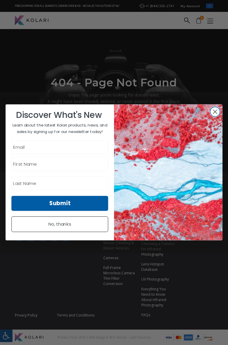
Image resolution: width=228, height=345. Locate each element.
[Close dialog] (215, 112)
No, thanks (59, 224)
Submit (59, 203)
